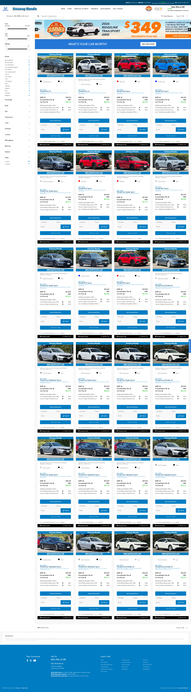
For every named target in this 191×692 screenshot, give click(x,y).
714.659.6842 (144, 2)
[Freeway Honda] (25, 8)
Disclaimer (184, 23)
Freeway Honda (45, 144)
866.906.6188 (131, 2)
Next (189, 29)
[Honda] (5, 9)
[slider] (6, 28)
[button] (72, 64)
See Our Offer (148, 44)
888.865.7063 (67, 144)
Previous (36, 29)
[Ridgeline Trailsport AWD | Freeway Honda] (113, 29)
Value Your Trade (55, 136)
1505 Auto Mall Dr (182, 2)
